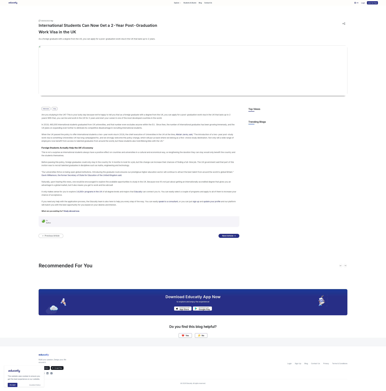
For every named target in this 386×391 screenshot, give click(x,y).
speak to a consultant (168, 201)
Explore (177, 3)
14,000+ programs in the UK (89, 191)
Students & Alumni (189, 3)
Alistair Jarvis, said (184, 134)
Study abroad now (71, 211)
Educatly (138, 191)
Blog (200, 3)
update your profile (211, 201)
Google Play (58, 368)
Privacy (326, 364)
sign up (196, 201)
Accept (13, 385)
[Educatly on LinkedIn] (47, 373)
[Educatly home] (13, 2)
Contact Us (208, 3)
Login (363, 3)
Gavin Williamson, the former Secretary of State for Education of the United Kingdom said (81, 175)
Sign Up (298, 364)
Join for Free (372, 3)
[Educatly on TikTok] (51, 373)
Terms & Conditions (339, 364)
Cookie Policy (35, 385)
